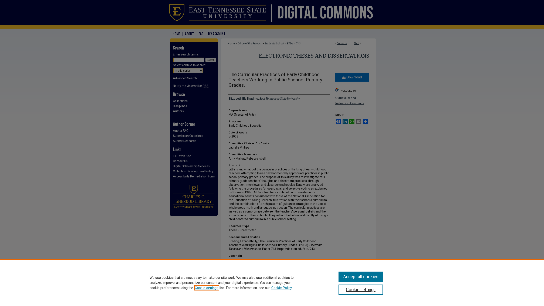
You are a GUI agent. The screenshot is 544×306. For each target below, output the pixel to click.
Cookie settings (206, 288)
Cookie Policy (281, 288)
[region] (272, 282)
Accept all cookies (360, 276)
